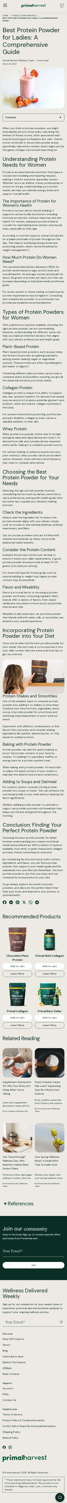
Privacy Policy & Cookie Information (24, 1420)
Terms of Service (12, 1414)
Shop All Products (13, 1339)
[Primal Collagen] (17, 994)
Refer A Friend (11, 1374)
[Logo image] (33, 6)
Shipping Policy (11, 1432)
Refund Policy (11, 1437)
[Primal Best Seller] (49, 994)
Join (33, 1265)
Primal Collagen (17, 1011)
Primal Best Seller (50, 1011)
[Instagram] (10, 1447)
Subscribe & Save (13, 1356)
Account (8, 1388)
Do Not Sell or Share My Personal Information (29, 1426)
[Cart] (61, 5)
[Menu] (5, 5)
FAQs (6, 1394)
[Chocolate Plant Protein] (17, 939)
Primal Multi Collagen (49, 956)
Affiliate (7, 1368)
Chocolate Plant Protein (17, 958)
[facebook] (4, 1447)
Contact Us (9, 1400)
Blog (5, 1350)
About (6, 1345)
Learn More (17, 973)
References (20, 1203)
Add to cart (17, 966)
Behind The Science (14, 1362)
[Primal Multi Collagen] (49, 939)
